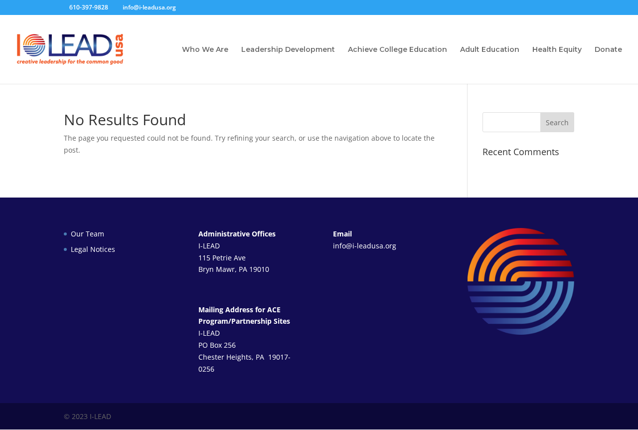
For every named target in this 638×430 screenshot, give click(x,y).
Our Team (87, 233)
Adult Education (489, 50)
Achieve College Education (397, 50)
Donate (608, 50)
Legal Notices (93, 249)
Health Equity (557, 50)
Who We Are (205, 50)
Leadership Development (288, 50)
